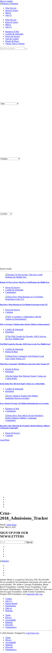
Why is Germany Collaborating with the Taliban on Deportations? (25, 324)
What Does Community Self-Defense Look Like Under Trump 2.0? (24, 364)
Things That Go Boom (15, 43)
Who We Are (10, 8)
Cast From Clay (32, 633)
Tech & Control (12, 39)
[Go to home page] (4, 561)
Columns (9, 312)
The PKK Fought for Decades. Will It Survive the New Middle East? (25, 344)
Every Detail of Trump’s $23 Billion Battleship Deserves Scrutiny (24, 403)
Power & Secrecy (12, 36)
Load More (4, 440)
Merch (8, 13)
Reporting (9, 332)
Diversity (9, 625)
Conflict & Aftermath (14, 34)
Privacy (8, 617)
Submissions (10, 606)
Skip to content (6, 1)
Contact (8, 598)
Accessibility (10, 620)
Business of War (12, 31)
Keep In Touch (11, 10)
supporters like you (34, 594)
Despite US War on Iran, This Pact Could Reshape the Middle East (24, 282)
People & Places (12, 41)
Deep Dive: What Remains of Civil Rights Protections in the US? (24, 305)
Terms (8, 615)
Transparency (11, 627)
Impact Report (11, 603)
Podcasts (9, 611)
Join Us (8, 15)
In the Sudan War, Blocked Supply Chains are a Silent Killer (22, 384)
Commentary (10, 292)
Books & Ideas (11, 352)
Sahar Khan (12, 525)
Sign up (8, 608)
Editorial (9, 622)
